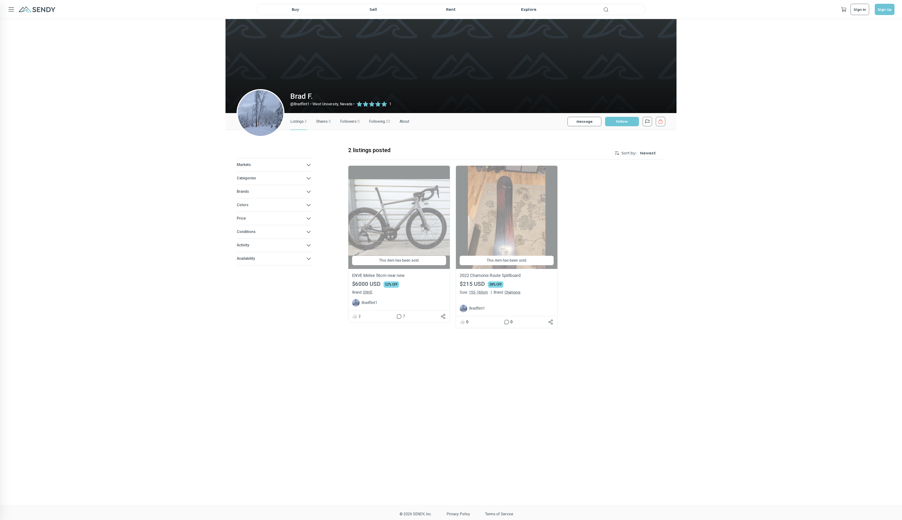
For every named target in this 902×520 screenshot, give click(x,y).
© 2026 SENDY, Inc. (416, 514)
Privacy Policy (458, 514)
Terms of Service (499, 514)
